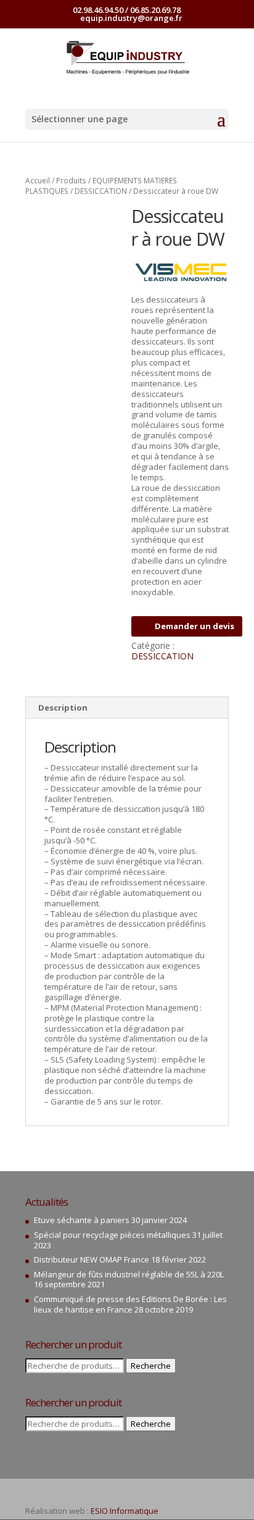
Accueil (37, 180)
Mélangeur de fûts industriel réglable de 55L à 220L (129, 1274)
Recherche (151, 1365)
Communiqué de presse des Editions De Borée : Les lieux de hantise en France (130, 1304)
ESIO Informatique (124, 1510)
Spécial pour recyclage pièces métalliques (112, 1234)
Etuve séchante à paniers (81, 1220)
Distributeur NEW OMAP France (91, 1259)
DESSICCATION (101, 191)
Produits (71, 180)
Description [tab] (63, 707)
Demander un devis (194, 626)
